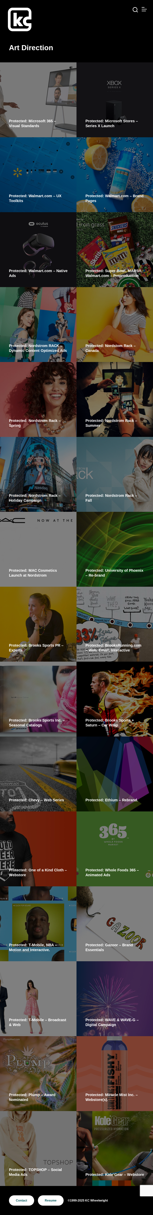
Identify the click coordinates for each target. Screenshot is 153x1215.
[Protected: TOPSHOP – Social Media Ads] (38, 1148)
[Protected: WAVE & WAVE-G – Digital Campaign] (114, 998)
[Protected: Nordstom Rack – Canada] (114, 324)
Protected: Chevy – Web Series (36, 800)
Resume (51, 1200)
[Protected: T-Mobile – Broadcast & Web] (38, 998)
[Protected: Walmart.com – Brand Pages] (114, 174)
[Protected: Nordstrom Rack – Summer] (114, 399)
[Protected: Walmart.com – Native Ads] (38, 249)
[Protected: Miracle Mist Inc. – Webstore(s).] (114, 1073)
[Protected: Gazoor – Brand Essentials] (114, 923)
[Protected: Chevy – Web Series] (38, 774)
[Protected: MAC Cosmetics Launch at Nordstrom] (38, 549)
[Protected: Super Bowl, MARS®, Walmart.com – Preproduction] (114, 249)
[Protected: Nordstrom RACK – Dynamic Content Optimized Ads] (38, 324)
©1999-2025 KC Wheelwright (88, 1200)
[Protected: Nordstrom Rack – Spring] (38, 399)
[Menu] (144, 9)
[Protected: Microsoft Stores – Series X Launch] (114, 99)
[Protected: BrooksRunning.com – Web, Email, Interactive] (114, 624)
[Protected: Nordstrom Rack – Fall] (114, 474)
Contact (21, 1200)
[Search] (135, 9)
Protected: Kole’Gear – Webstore (114, 1174)
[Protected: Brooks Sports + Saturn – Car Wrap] (114, 699)
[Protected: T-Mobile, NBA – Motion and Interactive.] (38, 923)
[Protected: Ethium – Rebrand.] (114, 774)
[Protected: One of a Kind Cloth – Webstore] (38, 848)
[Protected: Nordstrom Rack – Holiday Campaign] (38, 474)
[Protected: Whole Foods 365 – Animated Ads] (114, 848)
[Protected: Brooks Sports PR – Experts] (38, 624)
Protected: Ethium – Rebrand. (111, 800)
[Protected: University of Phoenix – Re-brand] (114, 549)
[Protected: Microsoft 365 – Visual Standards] (38, 99)
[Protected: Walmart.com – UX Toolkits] (38, 174)
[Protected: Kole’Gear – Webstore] (114, 1148)
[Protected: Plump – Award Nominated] (38, 1073)
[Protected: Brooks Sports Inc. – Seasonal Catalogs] (38, 699)
